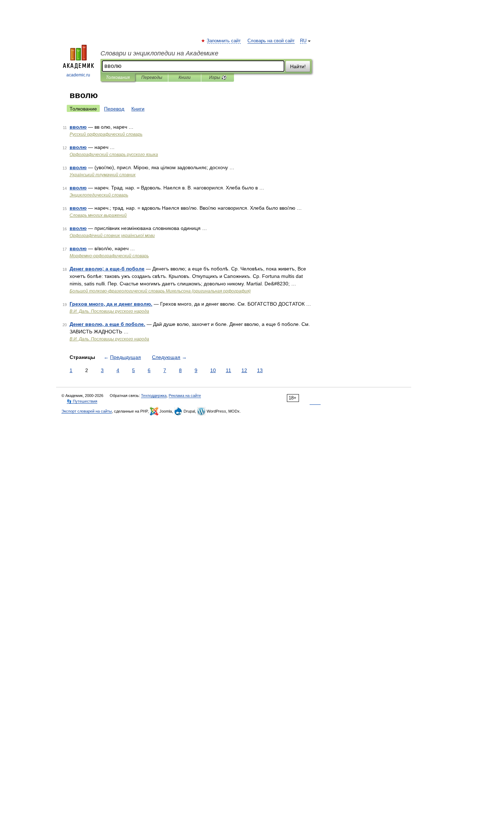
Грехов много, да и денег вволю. (111, 304)
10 (213, 370)
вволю (78, 127)
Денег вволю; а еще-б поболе (107, 269)
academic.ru (78, 74)
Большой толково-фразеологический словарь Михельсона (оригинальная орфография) (160, 291)
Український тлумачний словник (103, 174)
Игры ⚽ (218, 77)
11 (228, 370)
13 (260, 370)
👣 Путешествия (82, 401)
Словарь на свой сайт (271, 40)
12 (244, 370)
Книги (185, 77)
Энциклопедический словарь (99, 195)
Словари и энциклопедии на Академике (159, 53)
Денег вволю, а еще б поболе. (107, 324)
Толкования (118, 77)
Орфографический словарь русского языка (114, 154)
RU (303, 40)
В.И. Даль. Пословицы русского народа (109, 311)
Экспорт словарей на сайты (86, 411)
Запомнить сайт (224, 40)
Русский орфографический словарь (106, 134)
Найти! (298, 66)
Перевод (114, 109)
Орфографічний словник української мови (112, 235)
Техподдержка (154, 395)
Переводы (151, 77)
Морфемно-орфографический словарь (109, 255)
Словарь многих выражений (98, 215)
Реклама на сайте (185, 395)
